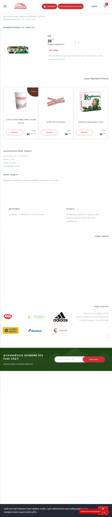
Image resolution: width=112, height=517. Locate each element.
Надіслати (93, 359)
